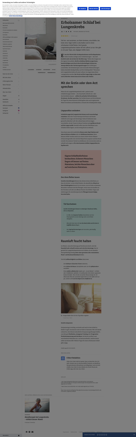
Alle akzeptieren (82, 8)
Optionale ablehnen (93, 8)
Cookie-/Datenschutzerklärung (15, 15)
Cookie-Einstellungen (105, 8)
